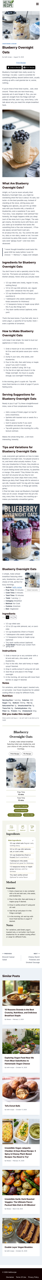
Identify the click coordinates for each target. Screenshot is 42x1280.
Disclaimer (10, 1277)
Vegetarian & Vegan (9, 43)
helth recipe (8, 57)
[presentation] (21, 993)
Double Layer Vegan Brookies (19, 1247)
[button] (33, 840)
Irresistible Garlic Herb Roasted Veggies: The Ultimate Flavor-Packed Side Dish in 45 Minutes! (20, 1202)
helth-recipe (17, 587)
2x (11, 617)
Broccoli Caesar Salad (8, 957)
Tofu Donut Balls (12, 1106)
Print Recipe (21, 63)
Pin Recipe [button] (27, 754)
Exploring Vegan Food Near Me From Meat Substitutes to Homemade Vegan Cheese (19, 1061)
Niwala (9, 1019)
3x (15, 617)
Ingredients (11, 830)
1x (7, 617)
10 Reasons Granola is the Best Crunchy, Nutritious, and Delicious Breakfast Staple (21, 1012)
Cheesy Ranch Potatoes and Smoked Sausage (33, 958)
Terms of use (21, 1277)
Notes (32, 830)
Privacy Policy (33, 1277)
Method (22, 830)
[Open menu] (37, 4)
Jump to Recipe (15, 67)
